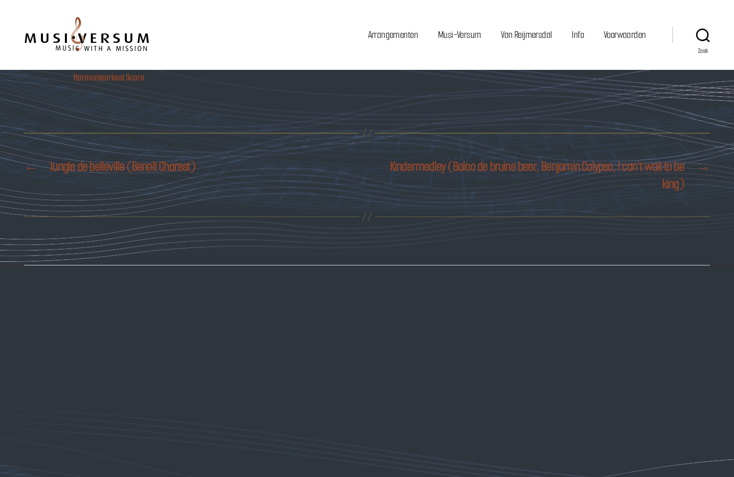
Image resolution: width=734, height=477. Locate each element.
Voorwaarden (625, 34)
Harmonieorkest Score (108, 77)
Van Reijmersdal (526, 34)
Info (578, 34)
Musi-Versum (459, 34)
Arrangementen (393, 34)
